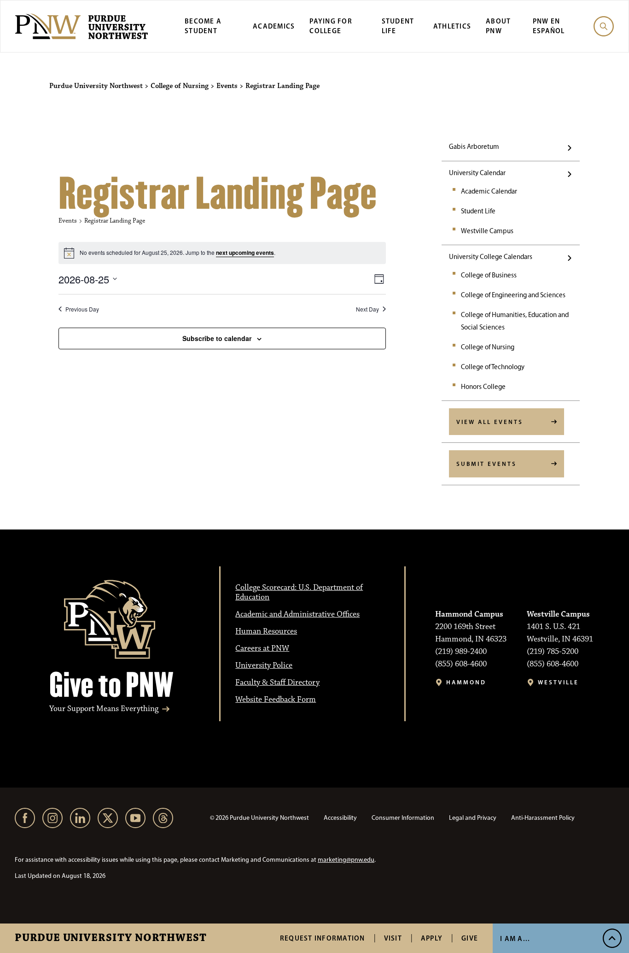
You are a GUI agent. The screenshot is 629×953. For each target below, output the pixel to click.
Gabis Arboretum (474, 146)
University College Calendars (490, 257)
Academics (274, 26)
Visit (393, 938)
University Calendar (477, 173)
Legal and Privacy (472, 818)
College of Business (489, 275)
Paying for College (330, 26)
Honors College (483, 386)
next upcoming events (245, 252)
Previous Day (82, 309)
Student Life (478, 211)
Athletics (452, 26)
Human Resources (266, 631)
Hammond (466, 682)
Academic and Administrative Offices (297, 614)
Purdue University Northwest (111, 938)
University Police (263, 665)
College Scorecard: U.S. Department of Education (299, 592)
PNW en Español (549, 26)
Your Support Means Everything (103, 709)
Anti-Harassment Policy (543, 818)
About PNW (498, 26)
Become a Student (203, 26)
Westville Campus (487, 231)
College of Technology (492, 367)
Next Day (367, 309)
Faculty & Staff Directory (277, 682)
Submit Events (486, 463)
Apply (432, 938)
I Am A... (515, 938)
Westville (558, 682)
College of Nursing (487, 347)
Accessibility (340, 818)
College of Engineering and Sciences (513, 295)
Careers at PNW (262, 648)
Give (469, 938)
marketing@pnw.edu (346, 860)
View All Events (489, 421)
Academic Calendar (489, 191)
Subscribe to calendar (216, 338)
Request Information (322, 938)
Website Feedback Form (275, 699)
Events (67, 220)
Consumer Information (403, 818)
